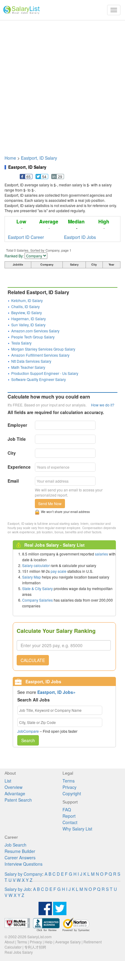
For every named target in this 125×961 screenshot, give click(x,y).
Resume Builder (20, 851)
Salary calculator (36, 565)
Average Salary (68, 941)
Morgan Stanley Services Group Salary (43, 348)
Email (13, 481)
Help (48, 941)
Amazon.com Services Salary (35, 330)
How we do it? (102, 404)
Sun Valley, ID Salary (28, 324)
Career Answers (20, 857)
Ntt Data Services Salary (31, 361)
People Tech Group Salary (33, 336)
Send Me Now (50, 503)
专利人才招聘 (35, 946)
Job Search (15, 845)
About (9, 941)
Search (28, 740)
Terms (68, 781)
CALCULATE (33, 660)
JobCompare (28, 731)
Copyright (71, 793)
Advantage (15, 793)
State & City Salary (37, 588)
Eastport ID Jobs (80, 237)
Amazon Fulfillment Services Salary (40, 355)
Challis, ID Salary (25, 306)
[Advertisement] (62, 84)
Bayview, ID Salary (26, 312)
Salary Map (31, 576)
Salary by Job (18, 889)
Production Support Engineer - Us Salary (44, 373)
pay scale (58, 571)
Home (10, 158)
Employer (17, 425)
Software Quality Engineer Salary (38, 379)
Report (69, 816)
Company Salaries (37, 600)
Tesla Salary (21, 342)
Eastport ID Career (26, 237)
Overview (13, 787)
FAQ (66, 809)
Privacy (69, 787)
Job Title (17, 439)
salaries (101, 553)
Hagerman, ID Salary (28, 318)
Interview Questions (23, 864)
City (12, 453)
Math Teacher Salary (28, 367)
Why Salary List (77, 829)
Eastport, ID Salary (39, 158)
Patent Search (18, 800)
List (8, 781)
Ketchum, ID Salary (27, 300)
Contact (69, 822)
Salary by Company (23, 874)
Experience (19, 467)
